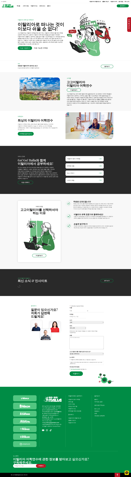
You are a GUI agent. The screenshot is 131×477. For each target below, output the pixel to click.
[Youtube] (43, 430)
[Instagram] (47, 430)
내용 (71, 335)
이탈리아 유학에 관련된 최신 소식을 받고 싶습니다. (83, 359)
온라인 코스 (42, 6)
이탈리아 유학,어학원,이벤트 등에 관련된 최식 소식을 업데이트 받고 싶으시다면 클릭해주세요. (86, 363)
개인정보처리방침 (75, 369)
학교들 (18, 6)
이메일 (72, 314)
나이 (71, 320)
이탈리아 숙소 (34, 6)
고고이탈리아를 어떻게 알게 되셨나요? (80, 351)
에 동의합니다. (79, 369)
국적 (71, 325)
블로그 (49, 6)
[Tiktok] (51, 430)
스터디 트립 (26, 6)
